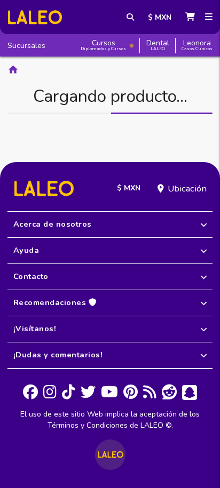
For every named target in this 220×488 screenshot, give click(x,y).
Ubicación (187, 188)
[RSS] (149, 393)
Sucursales (26, 46)
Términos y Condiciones (88, 425)
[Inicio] (35, 17)
